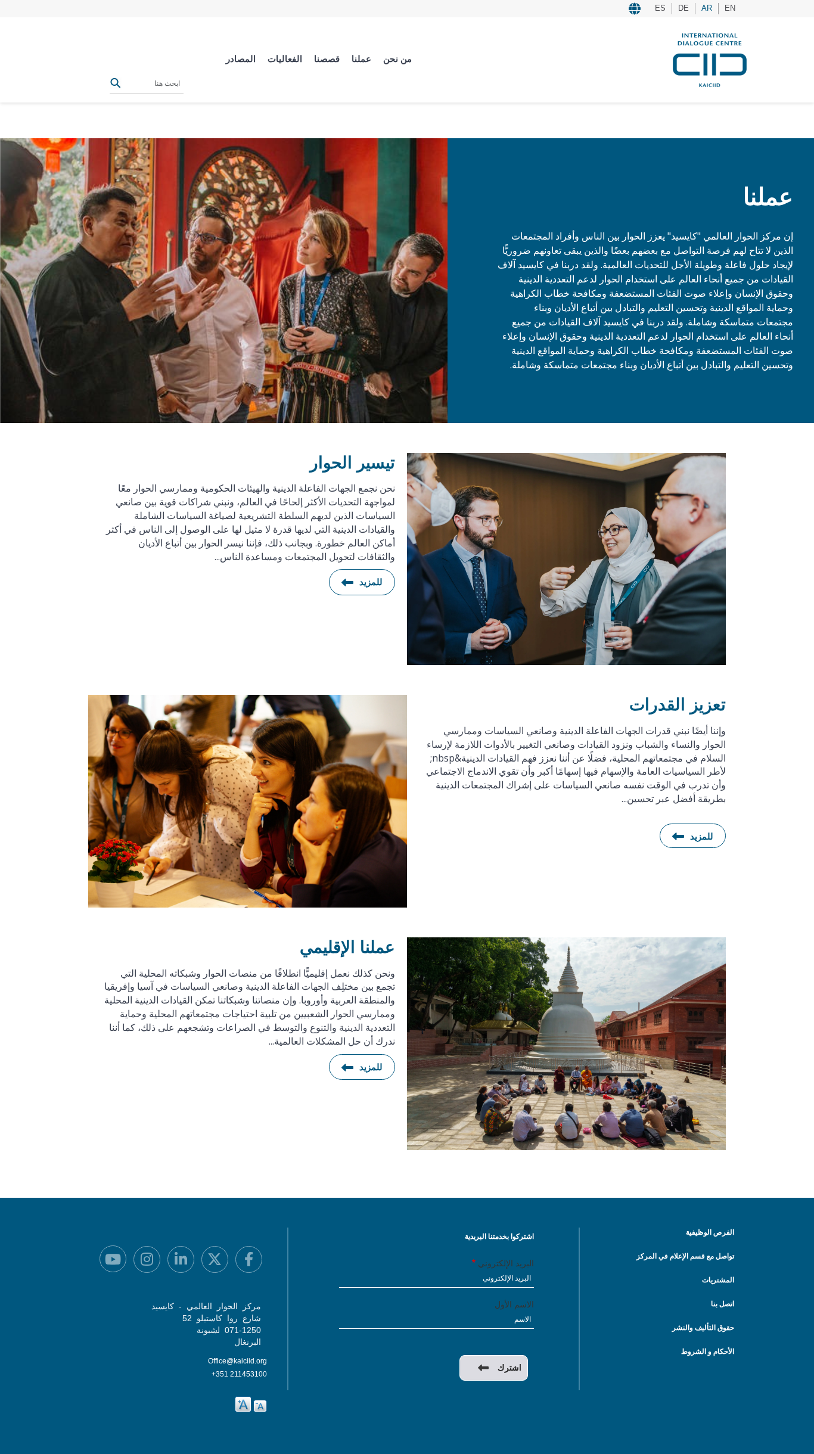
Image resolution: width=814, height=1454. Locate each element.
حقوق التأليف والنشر (703, 1327)
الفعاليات (285, 59)
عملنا (361, 59)
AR (706, 8)
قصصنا (327, 59)
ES (660, 8)
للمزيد (371, 582)
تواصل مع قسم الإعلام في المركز (685, 1256)
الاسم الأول (514, 1304)
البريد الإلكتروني (506, 1263)
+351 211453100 (239, 1374)
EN (730, 8)
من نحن (397, 59)
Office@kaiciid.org (237, 1361)
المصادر (241, 59)
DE (683, 8)
